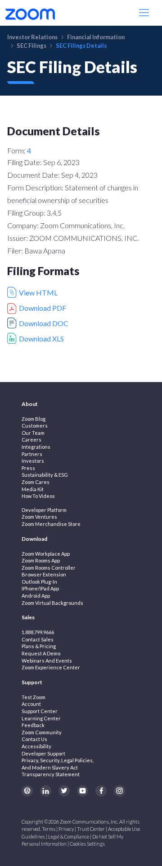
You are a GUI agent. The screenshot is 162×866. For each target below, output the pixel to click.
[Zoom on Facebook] (101, 791)
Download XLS (41, 338)
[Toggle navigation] (145, 12)
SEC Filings (31, 45)
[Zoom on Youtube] (82, 791)
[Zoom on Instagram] (119, 791)
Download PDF (42, 308)
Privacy (66, 829)
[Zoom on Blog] (27, 791)
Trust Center (91, 829)
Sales (28, 617)
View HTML (38, 292)
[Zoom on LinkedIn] (45, 791)
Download (34, 538)
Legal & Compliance (68, 836)
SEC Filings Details (81, 45)
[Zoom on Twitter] (64, 791)
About (30, 404)
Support (32, 682)
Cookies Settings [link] (87, 844)
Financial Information (96, 37)
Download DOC (43, 323)
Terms (48, 829)
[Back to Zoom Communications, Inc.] (30, 13)
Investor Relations (32, 37)
